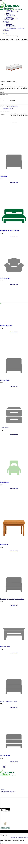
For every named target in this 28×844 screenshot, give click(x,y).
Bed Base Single (4, 380)
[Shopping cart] (0, 6)
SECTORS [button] (5, 22)
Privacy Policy (14, 837)
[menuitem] (15, 13)
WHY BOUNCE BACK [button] (8, 8)
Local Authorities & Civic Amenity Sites (15, 28)
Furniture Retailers (10, 25)
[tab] (8, 108)
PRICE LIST (9, 17)
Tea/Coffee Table (5, 646)
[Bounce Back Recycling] (14, 3)
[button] (14, 173)
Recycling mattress (13, 106)
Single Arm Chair (5, 278)
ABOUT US (9, 10)
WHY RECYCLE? (10, 15)
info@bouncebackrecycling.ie (8, 791)
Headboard (3, 176)
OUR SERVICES (10, 14)
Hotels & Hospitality (10, 26)
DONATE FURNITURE (11, 18)
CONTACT (5, 30)
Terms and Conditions (23, 837)
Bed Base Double (5, 755)
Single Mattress (4, 482)
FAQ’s (4, 29)
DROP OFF (5, 21)
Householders (9, 24)
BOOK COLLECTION (8, 19)
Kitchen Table (4, 544)
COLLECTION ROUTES (12, 11)
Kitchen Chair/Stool (6, 325)
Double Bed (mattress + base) (8, 701)
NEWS (7, 13)
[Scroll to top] (1, 842)
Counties (2, 92)
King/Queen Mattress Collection (9, 230)
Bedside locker (4, 427)
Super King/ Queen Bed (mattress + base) (12, 599)
